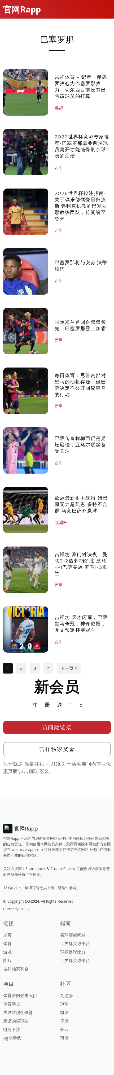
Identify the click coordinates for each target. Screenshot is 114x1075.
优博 (64, 1021)
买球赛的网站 (73, 935)
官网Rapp (22, 9)
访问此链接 (57, 727)
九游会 (66, 995)
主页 (7, 935)
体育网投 (11, 1004)
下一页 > (69, 668)
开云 (64, 1029)
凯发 (64, 1012)
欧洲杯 (61, 522)
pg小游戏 (12, 1038)
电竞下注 (11, 1029)
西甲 (59, 168)
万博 (64, 1038)
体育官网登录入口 (20, 995)
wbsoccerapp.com (27, 849)
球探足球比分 (73, 952)
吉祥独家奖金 (57, 749)
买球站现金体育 (18, 1012)
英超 (59, 108)
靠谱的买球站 (16, 1021)
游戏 (7, 952)
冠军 (64, 1004)
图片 (7, 960)
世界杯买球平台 (75, 943)
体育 (7, 943)
